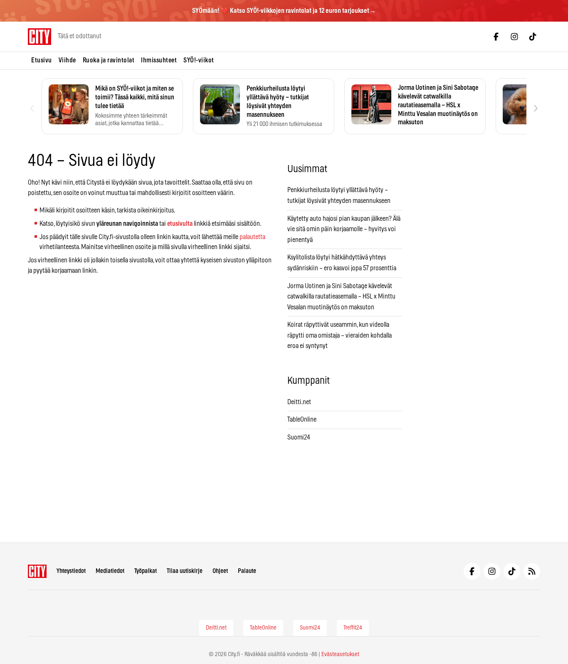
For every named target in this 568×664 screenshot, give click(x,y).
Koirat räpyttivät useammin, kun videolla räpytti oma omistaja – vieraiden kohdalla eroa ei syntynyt (339, 335)
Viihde (67, 60)
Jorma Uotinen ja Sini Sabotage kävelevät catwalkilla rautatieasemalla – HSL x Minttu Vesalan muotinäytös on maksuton (341, 297)
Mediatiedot (110, 571)
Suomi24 (298, 437)
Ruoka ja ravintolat (109, 60)
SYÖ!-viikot (198, 60)
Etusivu (41, 60)
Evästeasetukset (340, 654)
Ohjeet (220, 571)
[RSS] (532, 571)
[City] (37, 571)
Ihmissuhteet (159, 60)
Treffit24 (352, 628)
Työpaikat (145, 571)
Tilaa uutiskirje (185, 571)
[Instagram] (514, 36)
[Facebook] (496, 36)
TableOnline (301, 419)
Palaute (247, 571)
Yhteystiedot (71, 571)
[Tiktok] (532, 36)
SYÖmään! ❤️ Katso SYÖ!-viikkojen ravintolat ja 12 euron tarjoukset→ (284, 10)
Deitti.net (299, 402)
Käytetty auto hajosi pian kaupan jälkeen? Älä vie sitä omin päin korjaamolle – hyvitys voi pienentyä (343, 229)
